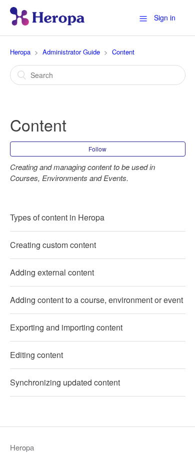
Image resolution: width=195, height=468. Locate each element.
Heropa (20, 51)
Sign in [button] (165, 17)
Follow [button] (97, 148)
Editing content (36, 354)
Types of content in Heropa (57, 217)
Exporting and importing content (66, 327)
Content (123, 51)
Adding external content (52, 272)
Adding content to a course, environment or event (96, 300)
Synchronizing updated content (65, 382)
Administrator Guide (71, 51)
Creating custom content (53, 244)
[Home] (47, 22)
